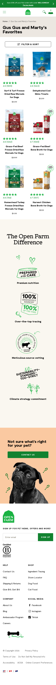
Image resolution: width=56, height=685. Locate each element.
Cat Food (32, 589)
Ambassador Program (13, 617)
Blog (5, 611)
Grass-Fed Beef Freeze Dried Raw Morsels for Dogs (14, 149)
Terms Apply (28, 5)
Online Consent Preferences (39, 662)
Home (5, 21)
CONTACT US (28, 455)
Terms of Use (9, 656)
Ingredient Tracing (36, 571)
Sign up (45, 537)
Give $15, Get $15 (11, 589)
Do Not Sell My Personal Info (31, 656)
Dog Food (33, 583)
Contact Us (8, 571)
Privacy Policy (31, 650)
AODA (20, 662)
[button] (4, 12)
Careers (6, 623)
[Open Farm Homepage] (27, 12)
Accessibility (9, 662)
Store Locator (35, 577)
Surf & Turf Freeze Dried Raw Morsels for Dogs (14, 93)
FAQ (5, 577)
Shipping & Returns (12, 583)
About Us (7, 605)
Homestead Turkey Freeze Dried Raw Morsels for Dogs (14, 205)
